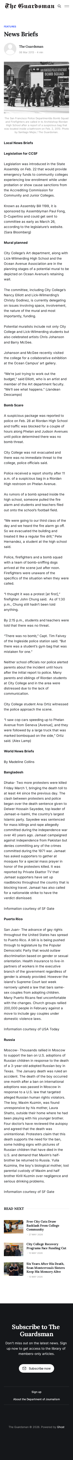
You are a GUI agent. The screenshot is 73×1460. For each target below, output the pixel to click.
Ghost (60, 1427)
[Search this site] (59, 6)
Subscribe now (40, 1368)
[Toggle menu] (67, 6)
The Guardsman (31, 46)
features (10, 26)
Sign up (36, 1391)
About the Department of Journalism (36, 1399)
